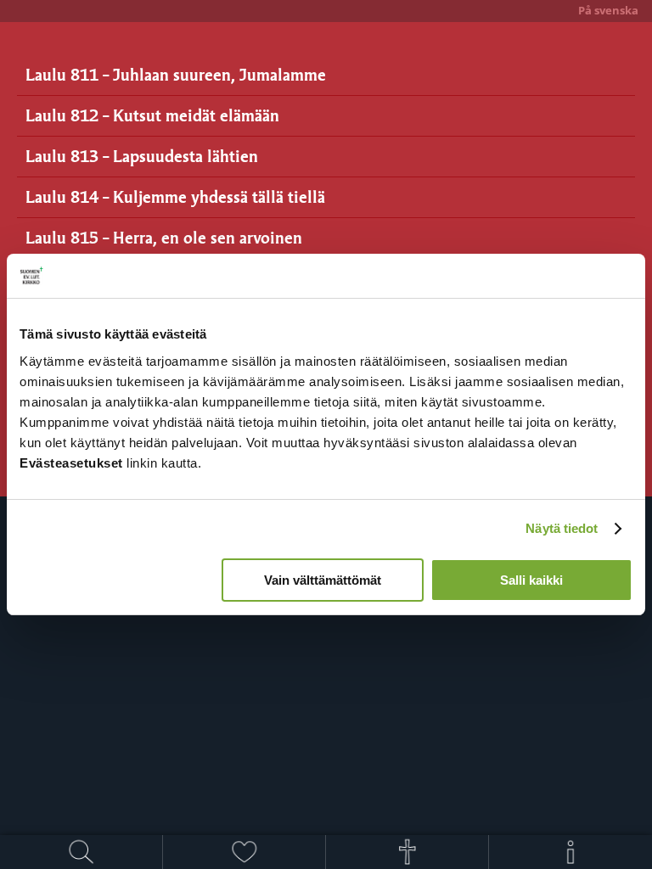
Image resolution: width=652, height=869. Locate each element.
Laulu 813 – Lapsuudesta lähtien (141, 155)
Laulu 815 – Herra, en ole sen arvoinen (163, 237)
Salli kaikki (531, 580)
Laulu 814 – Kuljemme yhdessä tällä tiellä (175, 196)
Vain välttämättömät (322, 580)
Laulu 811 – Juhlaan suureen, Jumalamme (175, 74)
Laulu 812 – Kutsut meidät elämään (152, 115)
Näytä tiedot (562, 528)
